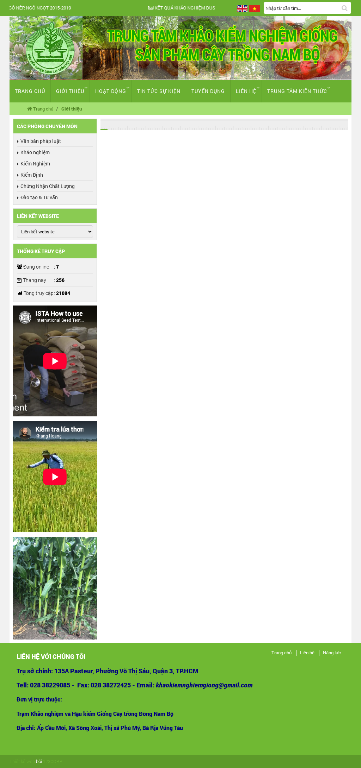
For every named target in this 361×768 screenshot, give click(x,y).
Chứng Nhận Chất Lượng (47, 186)
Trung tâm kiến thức (297, 91)
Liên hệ (246, 91)
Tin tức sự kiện (158, 91)
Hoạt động (110, 91)
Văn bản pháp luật (40, 141)
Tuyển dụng (208, 91)
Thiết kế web (22, 761)
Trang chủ (30, 91)
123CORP (52, 761)
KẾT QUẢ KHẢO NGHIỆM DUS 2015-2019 (81, 8)
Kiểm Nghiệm (35, 163)
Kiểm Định (31, 174)
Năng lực (332, 653)
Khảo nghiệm (35, 152)
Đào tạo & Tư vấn (39, 197)
